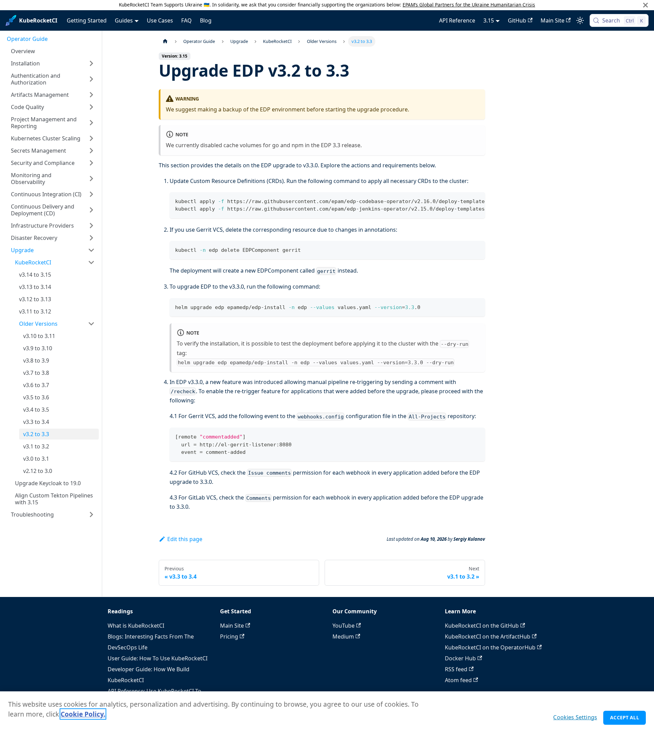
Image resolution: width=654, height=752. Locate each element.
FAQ (186, 20)
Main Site (552, 20)
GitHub (517, 20)
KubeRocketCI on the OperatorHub (490, 647)
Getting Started (87, 20)
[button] (53, 63)
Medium (343, 636)
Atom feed (458, 680)
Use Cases (160, 20)
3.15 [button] (488, 20)
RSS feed (456, 669)
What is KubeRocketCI (136, 625)
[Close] (645, 5)
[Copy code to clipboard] (476, 200)
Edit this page (184, 539)
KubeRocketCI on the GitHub (482, 625)
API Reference (457, 20)
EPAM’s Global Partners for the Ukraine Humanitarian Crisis (469, 4)
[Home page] (165, 41)
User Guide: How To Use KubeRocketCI (157, 658)
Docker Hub (460, 658)
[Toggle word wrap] (464, 200)
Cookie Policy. (83, 714)
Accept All (624, 717)
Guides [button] (124, 20)
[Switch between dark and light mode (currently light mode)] (580, 20)
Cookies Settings (575, 717)
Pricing (229, 636)
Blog (206, 20)
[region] (327, 721)
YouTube (343, 625)
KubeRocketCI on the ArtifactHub (487, 636)
